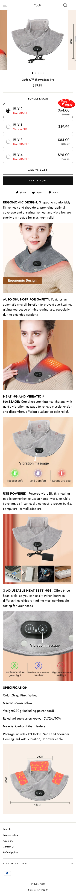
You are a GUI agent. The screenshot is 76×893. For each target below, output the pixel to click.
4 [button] (41, 73)
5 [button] (44, 73)
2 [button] (36, 73)
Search (6, 829)
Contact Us (8, 846)
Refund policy (10, 852)
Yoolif (38, 5)
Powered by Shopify (38, 889)
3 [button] (38, 73)
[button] (38, 110)
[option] (38, 40)
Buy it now (38, 180)
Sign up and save (15, 863)
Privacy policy (10, 835)
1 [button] (32, 73)
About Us (8, 841)
